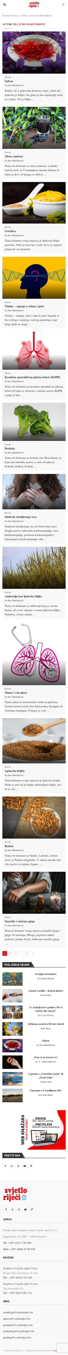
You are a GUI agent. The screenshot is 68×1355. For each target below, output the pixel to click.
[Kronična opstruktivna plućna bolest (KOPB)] (34, 351)
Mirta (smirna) (14, 156)
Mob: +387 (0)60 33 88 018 (19, 1249)
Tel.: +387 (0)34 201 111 (17, 1293)
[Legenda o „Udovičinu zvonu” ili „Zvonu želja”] (12, 1078)
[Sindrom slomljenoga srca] (34, 491)
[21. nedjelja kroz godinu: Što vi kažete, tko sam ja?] (12, 1012)
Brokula (10, 448)
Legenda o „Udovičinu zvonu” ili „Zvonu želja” (45, 1075)
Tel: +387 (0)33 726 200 (17, 1243)
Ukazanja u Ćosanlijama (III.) (46, 1090)
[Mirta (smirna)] (34, 128)
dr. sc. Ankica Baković (46, 1061)
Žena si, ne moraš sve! (45, 1057)
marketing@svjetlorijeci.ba (18, 1331)
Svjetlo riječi (46, 1081)
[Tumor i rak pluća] (34, 653)
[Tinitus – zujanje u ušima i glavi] (34, 278)
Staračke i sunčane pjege (20, 921)
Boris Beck (46, 1028)
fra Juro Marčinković (14, 85)
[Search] (63, 4)
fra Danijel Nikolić (45, 978)
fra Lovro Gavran (46, 1015)
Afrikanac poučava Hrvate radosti (46, 1024)
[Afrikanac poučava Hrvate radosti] (12, 1029)
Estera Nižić (45, 995)
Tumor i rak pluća (16, 693)
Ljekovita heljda (15, 771)
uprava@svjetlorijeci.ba (16, 1318)
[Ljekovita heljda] (34, 740)
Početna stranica (10, 15)
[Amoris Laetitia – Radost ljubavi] (12, 995)
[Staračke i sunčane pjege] (34, 893)
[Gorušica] (34, 203)
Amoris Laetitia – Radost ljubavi (45, 990)
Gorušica (10, 231)
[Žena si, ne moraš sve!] (12, 1062)
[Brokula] (34, 422)
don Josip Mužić (45, 1094)
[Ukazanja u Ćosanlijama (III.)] (12, 1095)
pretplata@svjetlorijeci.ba (18, 1325)
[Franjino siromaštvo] (12, 979)
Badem (9, 846)
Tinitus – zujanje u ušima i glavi (24, 306)
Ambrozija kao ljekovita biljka (23, 596)
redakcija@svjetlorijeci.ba (18, 1312)
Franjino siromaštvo (45, 974)
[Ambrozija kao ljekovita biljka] (34, 568)
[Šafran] (34, 52)
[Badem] (34, 818)
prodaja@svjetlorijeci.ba (17, 1337)
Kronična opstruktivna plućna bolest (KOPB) (32, 377)
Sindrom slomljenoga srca (21, 517)
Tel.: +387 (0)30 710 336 (17, 1277)
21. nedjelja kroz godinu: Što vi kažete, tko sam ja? (45, 1008)
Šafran (9, 81)
